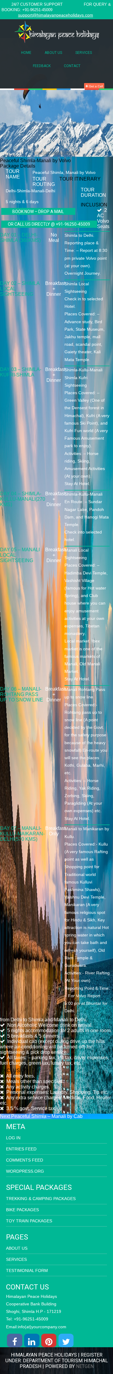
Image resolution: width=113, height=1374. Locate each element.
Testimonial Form (27, 1270)
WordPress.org (25, 1171)
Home (26, 53)
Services (83, 53)
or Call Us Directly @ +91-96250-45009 (49, 224)
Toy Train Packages (29, 1220)
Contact (72, 66)
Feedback (42, 66)
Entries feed (21, 1149)
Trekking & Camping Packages (41, 1198)
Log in (13, 1137)
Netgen (85, 1366)
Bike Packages (22, 1209)
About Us (53, 53)
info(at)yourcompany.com (42, 1326)
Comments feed (24, 1160)
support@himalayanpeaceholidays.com (55, 15)
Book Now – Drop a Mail (38, 211)
